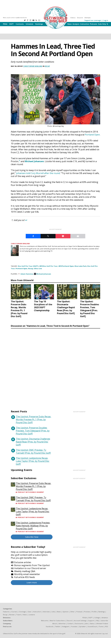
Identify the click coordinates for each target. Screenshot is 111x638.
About (54, 623)
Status (92, 623)
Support (91, 621)
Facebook (49, 626)
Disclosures (79, 623)
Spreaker (82, 626)
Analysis (76, 24)
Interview (46, 612)
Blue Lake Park (80, 266)
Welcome (44, 621)
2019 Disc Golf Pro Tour (48, 266)
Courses (14, 612)
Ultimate (87, 18)
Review (11, 615)
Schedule (29, 24)
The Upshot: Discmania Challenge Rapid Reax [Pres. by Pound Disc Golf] (33, 441)
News (69, 24)
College (97, 618)
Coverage (22, 612)
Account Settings (80, 621)
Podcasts (93, 24)
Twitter (57, 626)
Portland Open (21, 268)
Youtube (74, 626)
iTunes (101, 626)
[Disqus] (55, 366)
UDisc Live (38, 268)
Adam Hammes (27, 274)
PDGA (5, 24)
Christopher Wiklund (32, 66)
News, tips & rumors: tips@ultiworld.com (15, 17)
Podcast (79, 612)
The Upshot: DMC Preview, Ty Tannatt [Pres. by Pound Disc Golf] (33, 451)
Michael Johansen (34, 161)
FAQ (97, 621)
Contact (70, 623)
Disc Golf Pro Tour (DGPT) (28, 266)
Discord (80, 18)
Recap (47, 66)
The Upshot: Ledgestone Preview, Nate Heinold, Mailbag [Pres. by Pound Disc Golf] (33, 525)
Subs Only (102, 24)
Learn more (32, 582)
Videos (72, 18)
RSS (106, 626)
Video (25, 615)
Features (6, 612)
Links (53, 612)
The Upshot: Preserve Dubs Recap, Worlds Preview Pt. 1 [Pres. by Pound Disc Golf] (33, 419)
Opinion (65, 612)
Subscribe (104, 621)
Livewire (32, 615)
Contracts (20, 24)
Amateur (105, 618)
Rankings (39, 24)
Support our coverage (92, 20)
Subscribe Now (31, 537)
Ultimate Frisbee (102, 623)
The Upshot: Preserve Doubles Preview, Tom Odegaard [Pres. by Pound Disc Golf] (33, 430)
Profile (94, 612)
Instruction (84, 24)
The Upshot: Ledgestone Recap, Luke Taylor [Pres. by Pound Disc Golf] (32, 461)
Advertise (62, 623)
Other (72, 612)
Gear (29, 612)
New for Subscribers (57, 621)
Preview (87, 612)
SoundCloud (92, 626)
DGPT (11, 24)
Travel (18, 615)
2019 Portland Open (66, 266)
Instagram (65, 626)
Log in (105, 20)
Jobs (86, 623)
